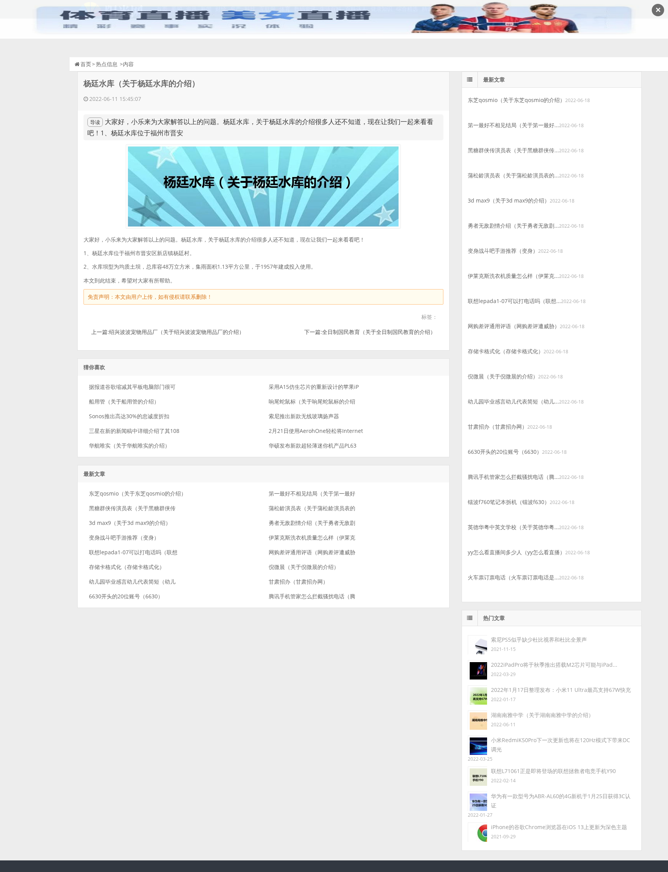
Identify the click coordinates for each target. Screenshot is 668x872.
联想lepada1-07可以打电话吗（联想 (133, 552)
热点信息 (107, 64)
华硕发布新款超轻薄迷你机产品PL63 (312, 445)
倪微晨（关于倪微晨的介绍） (304, 567)
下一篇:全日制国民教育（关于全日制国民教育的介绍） (370, 332)
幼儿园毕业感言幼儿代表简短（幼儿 (132, 581)
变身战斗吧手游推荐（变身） (124, 537)
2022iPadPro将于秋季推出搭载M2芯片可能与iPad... (554, 664)
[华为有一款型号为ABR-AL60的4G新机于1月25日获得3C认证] (477, 800)
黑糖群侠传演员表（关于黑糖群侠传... (513, 150)
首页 (85, 64)
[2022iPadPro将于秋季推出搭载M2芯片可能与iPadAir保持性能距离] (477, 669)
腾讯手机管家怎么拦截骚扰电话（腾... (513, 476)
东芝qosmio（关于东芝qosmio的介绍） (137, 493)
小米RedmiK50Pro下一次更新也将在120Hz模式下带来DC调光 (560, 744)
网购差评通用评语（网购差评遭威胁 (312, 552)
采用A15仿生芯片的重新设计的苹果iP (314, 386)
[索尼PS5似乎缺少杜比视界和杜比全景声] (477, 644)
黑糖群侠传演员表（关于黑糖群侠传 (132, 508)
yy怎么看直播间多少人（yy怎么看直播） (516, 552)
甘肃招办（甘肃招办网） (298, 581)
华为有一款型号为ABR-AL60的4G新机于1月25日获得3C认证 (561, 800)
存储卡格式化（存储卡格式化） (127, 567)
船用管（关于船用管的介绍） (124, 401)
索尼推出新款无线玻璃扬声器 (304, 416)
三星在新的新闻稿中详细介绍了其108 (134, 430)
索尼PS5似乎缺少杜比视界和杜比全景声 (539, 639)
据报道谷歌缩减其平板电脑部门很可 (132, 386)
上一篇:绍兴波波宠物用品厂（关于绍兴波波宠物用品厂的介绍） (167, 332)
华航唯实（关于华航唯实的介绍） (129, 445)
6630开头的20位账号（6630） (126, 596)
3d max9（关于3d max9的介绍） (130, 522)
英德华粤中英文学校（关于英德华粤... (513, 527)
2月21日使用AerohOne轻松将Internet (316, 430)
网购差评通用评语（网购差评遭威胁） (514, 326)
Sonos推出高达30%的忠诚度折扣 (129, 416)
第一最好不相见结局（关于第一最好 (312, 493)
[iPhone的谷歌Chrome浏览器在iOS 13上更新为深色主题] (477, 831)
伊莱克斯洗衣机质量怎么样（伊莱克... (513, 275)
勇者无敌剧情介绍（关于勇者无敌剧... (513, 225)
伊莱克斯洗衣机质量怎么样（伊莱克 (312, 537)
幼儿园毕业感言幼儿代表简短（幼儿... (513, 401)
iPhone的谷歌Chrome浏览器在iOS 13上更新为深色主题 (559, 827)
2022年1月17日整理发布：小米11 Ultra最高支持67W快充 (561, 689)
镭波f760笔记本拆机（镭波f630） (509, 502)
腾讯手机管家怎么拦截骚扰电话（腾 (312, 596)
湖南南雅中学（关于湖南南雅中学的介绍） (542, 715)
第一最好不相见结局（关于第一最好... (513, 125)
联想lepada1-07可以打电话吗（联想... (514, 301)
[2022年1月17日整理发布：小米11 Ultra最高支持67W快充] (477, 694)
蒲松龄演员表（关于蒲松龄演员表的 (312, 508)
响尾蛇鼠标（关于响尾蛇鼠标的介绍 (312, 401)
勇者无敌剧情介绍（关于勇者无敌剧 (312, 522)
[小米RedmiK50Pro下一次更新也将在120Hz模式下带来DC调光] (477, 744)
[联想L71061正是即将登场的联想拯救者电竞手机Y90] (477, 775)
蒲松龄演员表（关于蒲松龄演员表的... (513, 175)
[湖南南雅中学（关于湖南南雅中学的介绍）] (477, 719)
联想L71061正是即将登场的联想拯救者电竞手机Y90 (553, 771)
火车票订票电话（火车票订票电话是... (513, 577)
